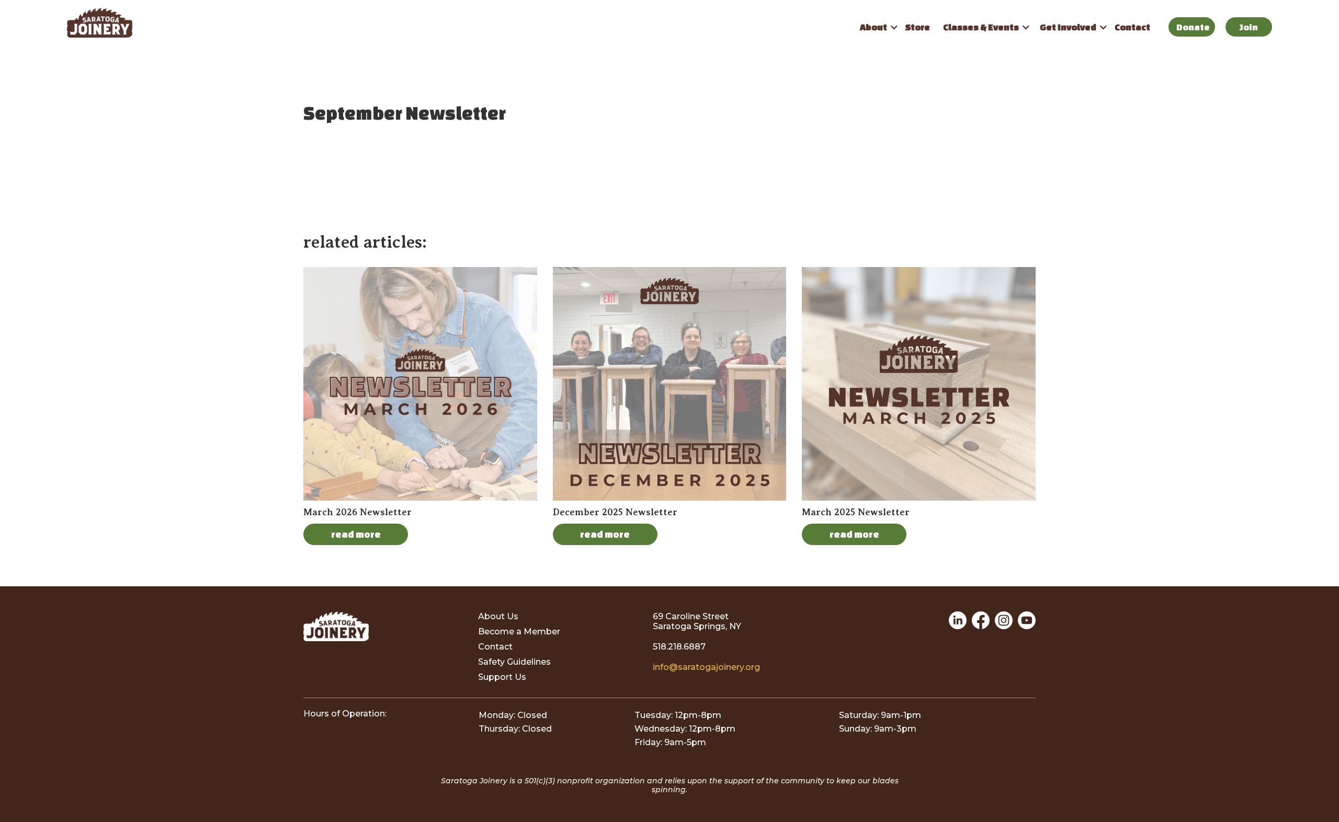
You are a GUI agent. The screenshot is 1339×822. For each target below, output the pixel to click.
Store (917, 27)
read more (356, 534)
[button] (876, 27)
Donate (1193, 27)
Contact (1132, 27)
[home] (459, 23)
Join (1249, 27)
